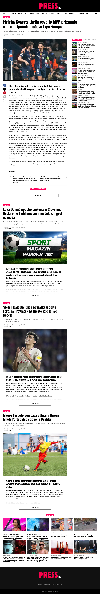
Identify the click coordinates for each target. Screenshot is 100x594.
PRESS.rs (14, 13)
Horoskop (81, 13)
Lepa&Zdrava (52, 13)
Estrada (37, 13)
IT (76, 13)
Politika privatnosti (57, 584)
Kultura (71, 13)
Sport (31, 13)
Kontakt (40, 584)
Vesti (26, 13)
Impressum (47, 584)
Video (87, 13)
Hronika (44, 13)
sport (9, 36)
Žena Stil (59, 13)
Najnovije (20, 13)
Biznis (65, 13)
